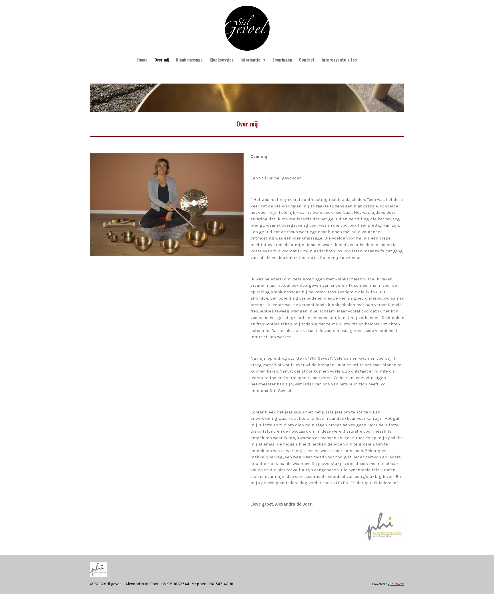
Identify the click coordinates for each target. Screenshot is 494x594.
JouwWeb (397, 584)
